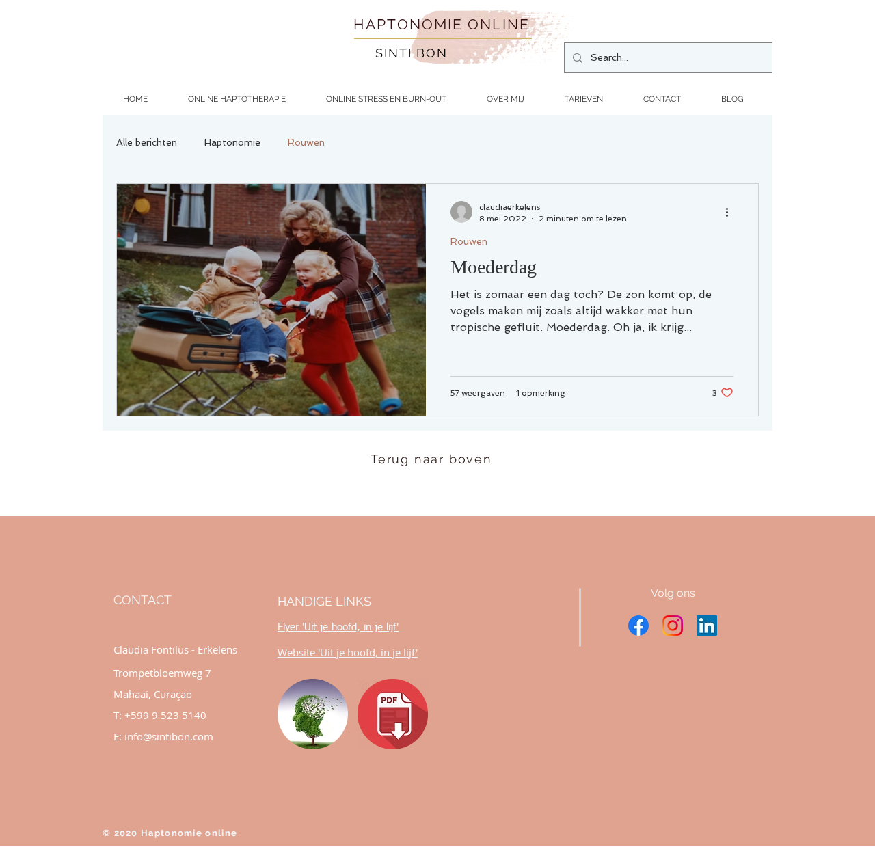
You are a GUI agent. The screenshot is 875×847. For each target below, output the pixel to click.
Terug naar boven (431, 459)
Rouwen (306, 142)
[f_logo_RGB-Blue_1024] (638, 625)
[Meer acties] (731, 212)
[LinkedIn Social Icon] (707, 625)
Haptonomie (232, 142)
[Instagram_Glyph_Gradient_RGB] (672, 625)
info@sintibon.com (168, 736)
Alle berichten (146, 142)
